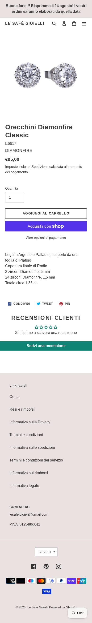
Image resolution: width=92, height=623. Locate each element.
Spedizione (39, 167)
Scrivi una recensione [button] (46, 346)
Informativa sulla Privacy (29, 422)
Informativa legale (24, 486)
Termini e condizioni (26, 435)
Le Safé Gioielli (24, 23)
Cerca (14, 397)
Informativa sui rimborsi (28, 473)
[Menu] (84, 23)
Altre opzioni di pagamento (46, 237)
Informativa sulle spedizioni (32, 447)
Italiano (44, 552)
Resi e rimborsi (22, 409)
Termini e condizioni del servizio (36, 460)
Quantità (11, 188)
